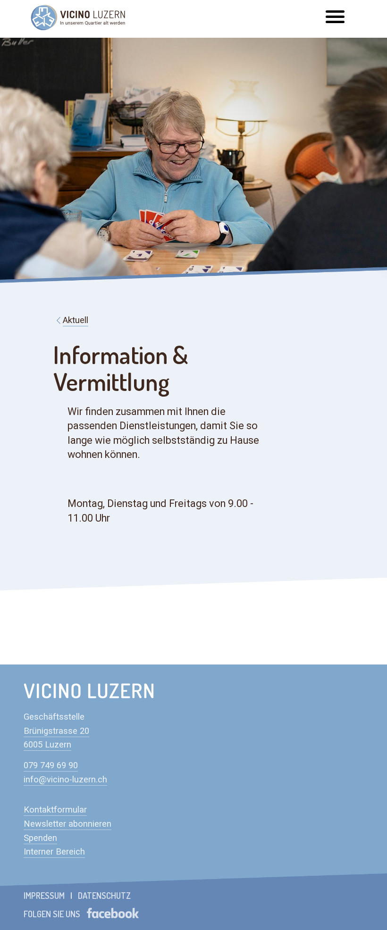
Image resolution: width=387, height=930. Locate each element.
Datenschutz (104, 895)
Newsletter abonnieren (67, 824)
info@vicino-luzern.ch (65, 779)
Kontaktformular (55, 810)
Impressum (44, 895)
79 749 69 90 (53, 765)
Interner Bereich (54, 852)
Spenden (40, 838)
